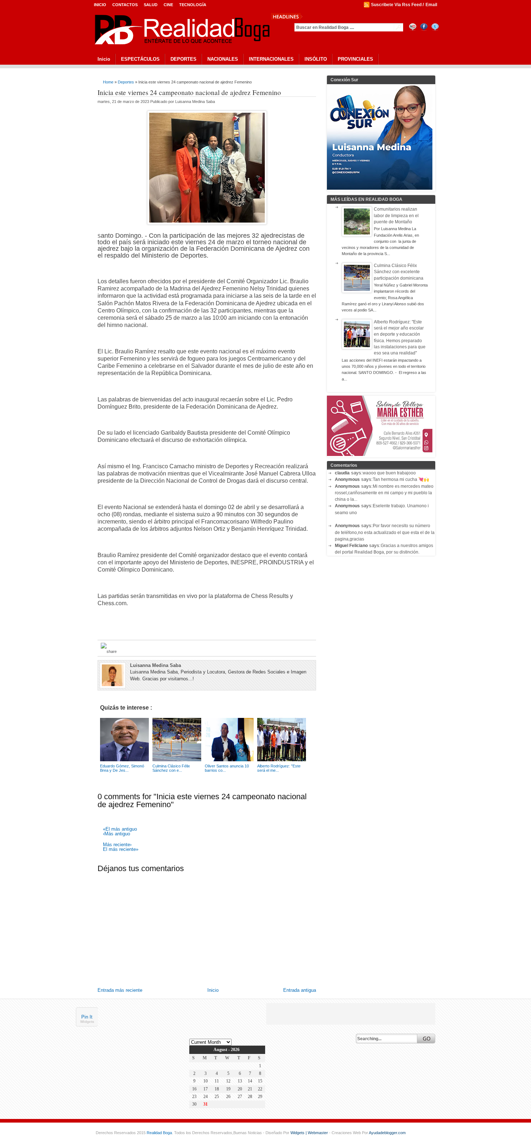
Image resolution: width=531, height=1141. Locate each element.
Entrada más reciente (120, 990)
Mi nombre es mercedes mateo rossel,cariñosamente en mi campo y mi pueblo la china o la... (384, 493)
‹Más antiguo (116, 834)
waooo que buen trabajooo (389, 472)
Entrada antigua (299, 990)
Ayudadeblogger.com (387, 1133)
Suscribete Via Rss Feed (396, 4)
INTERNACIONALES (271, 59)
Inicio (100, 5)
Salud (150, 5)
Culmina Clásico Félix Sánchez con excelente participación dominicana (398, 272)
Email (431, 4)
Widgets (87, 1022)
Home (108, 82)
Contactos (125, 5)
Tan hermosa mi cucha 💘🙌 (401, 479)
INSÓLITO (316, 59)
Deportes (126, 82)
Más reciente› (117, 845)
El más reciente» (120, 849)
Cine (168, 5)
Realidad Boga (159, 1133)
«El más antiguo (120, 829)
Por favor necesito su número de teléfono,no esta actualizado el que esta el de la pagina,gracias (385, 532)
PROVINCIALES (355, 59)
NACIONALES (222, 59)
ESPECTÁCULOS (140, 59)
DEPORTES (183, 59)
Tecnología (192, 5)
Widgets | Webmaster (309, 1133)
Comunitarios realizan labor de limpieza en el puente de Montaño (396, 215)
